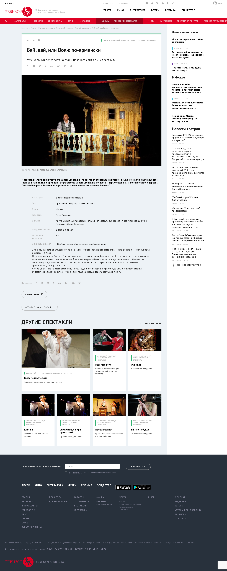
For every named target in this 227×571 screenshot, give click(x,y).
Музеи (155, 10)
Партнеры (180, 514)
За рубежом (166, 21)
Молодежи (85, 21)
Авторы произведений (188, 510)
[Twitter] (152, 3)
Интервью (27, 501)
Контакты (180, 518)
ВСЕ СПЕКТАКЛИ (153, 323)
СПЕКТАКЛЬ (151, 40)
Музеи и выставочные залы (130, 504)
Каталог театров (45, 28)
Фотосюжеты (30, 505)
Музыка (170, 10)
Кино (120, 10)
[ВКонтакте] (147, 3)
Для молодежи (58, 501)
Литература (137, 10)
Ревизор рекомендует (125, 21)
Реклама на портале (187, 21)
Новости (38, 21)
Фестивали (80, 505)
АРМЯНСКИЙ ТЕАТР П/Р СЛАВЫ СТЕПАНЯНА (128, 40)
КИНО (176, 64)
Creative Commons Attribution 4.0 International (76, 549)
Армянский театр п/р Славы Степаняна (72, 28)
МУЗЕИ (176, 48)
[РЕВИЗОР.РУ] (18, 12)
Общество (188, 10)
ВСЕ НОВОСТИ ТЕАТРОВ (189, 265)
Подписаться (138, 467)
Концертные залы (126, 507)
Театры (122, 501)
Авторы (179, 505)
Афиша (105, 21)
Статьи (185, 48)
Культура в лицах (32, 527)
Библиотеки (123, 510)
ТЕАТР (105, 40)
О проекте (108, 3)
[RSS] (157, 3)
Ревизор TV (28, 510)
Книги (151, 497)
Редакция (180, 501)
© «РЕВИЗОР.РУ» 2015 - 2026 (49, 562)
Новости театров (186, 129)
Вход (220, 3)
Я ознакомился (75, 472)
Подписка (123, 3)
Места (151, 21)
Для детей (55, 497)
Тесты (25, 518)
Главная (25, 28)
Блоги (25, 523)
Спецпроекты (55, 21)
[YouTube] (163, 3)
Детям (71, 21)
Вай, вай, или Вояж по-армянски (105, 28)
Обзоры (26, 514)
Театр (107, 10)
